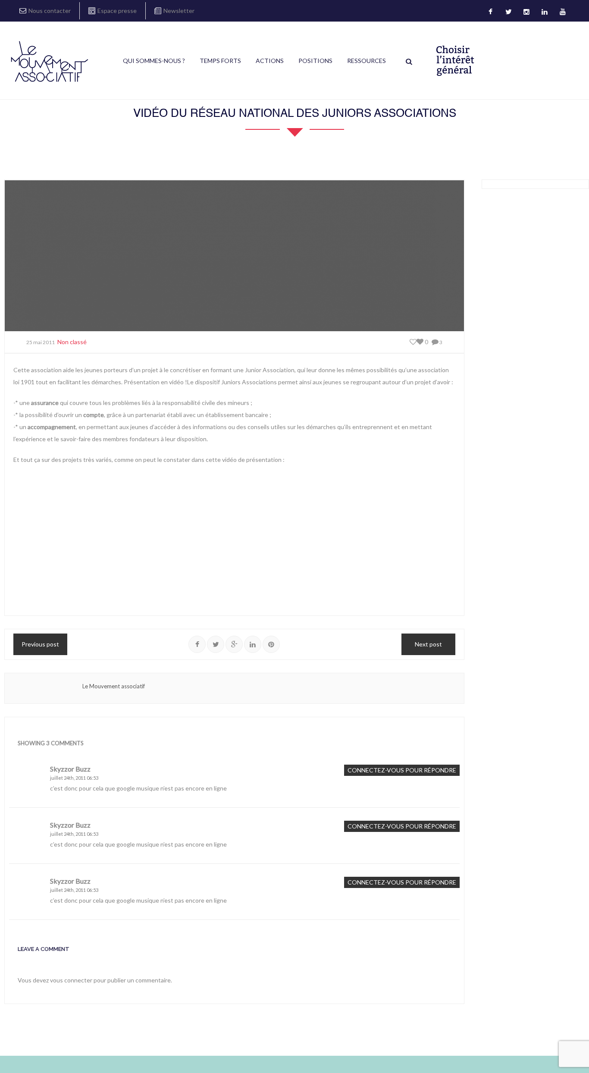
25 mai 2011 (40, 342)
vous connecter (71, 980)
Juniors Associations (249, 382)
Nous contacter (49, 10)
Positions (315, 60)
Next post (428, 644)
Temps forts (220, 60)
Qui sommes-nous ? (154, 60)
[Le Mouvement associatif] (49, 61)
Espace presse (117, 10)
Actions (270, 60)
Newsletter (178, 10)
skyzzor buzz (70, 769)
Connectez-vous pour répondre (402, 770)
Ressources (366, 60)
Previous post (40, 644)
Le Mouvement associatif (113, 686)
